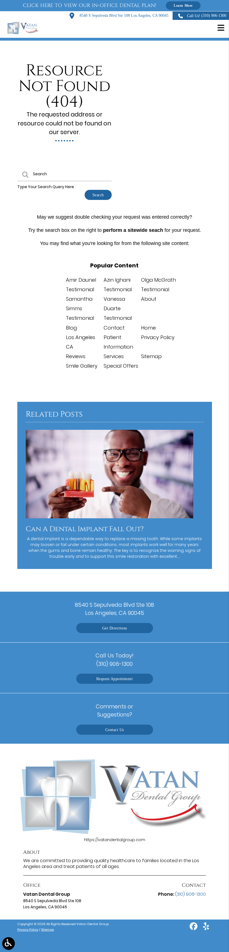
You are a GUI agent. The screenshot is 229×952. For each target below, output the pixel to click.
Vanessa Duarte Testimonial (118, 308)
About (148, 298)
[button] (221, 29)
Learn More (183, 5)
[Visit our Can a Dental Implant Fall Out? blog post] (109, 519)
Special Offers (121, 365)
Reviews (75, 356)
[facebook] (194, 928)
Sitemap (151, 356)
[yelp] (206, 928)
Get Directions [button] (114, 628)
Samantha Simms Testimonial (80, 308)
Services (114, 356)
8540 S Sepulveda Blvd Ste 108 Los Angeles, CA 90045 (123, 15)
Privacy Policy (158, 337)
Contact (114, 327)
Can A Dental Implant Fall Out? (85, 529)
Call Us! (206, 15)
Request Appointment (114, 678)
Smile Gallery (81, 365)
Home (148, 327)
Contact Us (114, 729)
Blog (71, 327)
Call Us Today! (114, 660)
